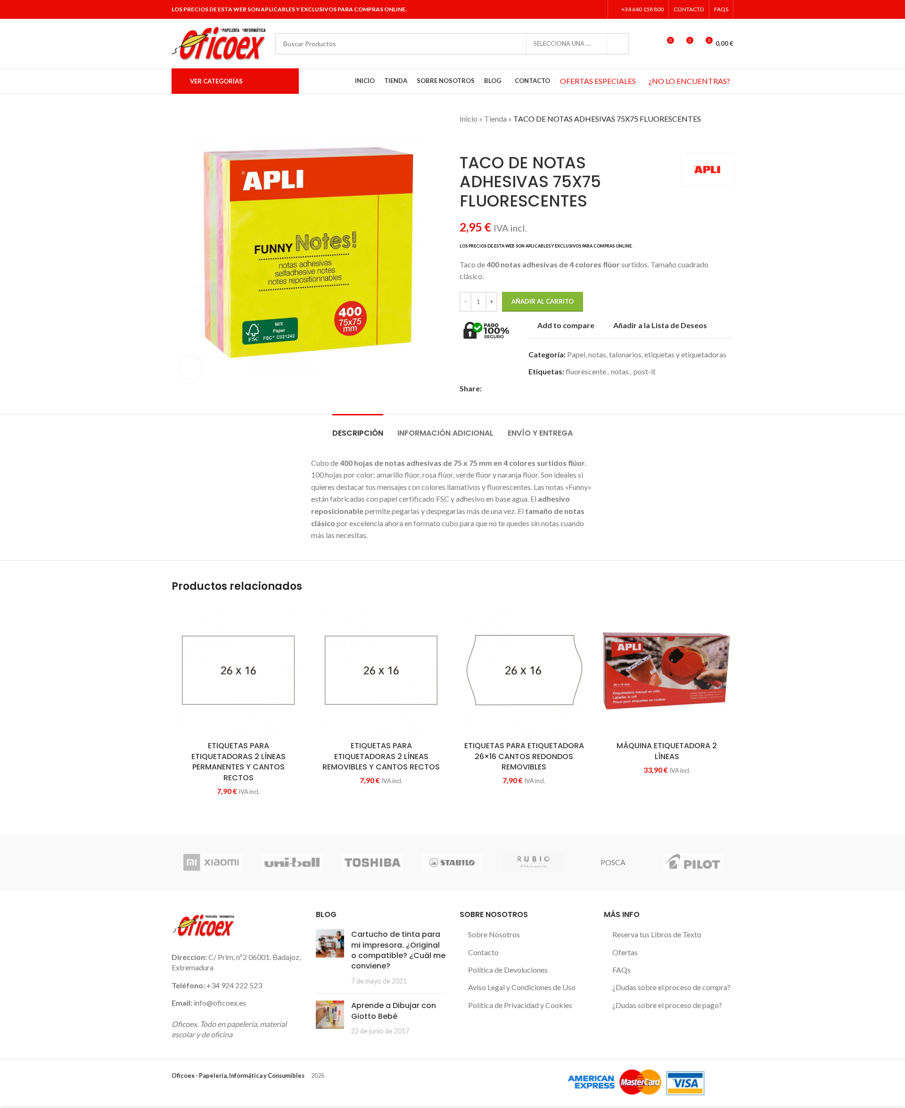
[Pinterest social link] (519, 388)
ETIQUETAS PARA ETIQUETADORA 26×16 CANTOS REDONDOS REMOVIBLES (524, 756)
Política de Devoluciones (508, 969)
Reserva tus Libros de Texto (656, 934)
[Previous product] (464, 139)
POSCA (613, 862)
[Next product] (483, 139)
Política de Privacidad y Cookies (520, 1005)
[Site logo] (219, 42)
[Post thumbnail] (330, 957)
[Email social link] (508, 388)
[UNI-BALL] (292, 862)
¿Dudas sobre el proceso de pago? (667, 1005)
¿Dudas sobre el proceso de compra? (671, 987)
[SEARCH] (618, 44)
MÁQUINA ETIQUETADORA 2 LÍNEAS (667, 750)
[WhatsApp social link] (541, 388)
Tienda (495, 118)
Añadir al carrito (542, 301)
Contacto (483, 952)
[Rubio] (533, 862)
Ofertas (625, 952)
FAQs (621, 969)
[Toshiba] (372, 862)
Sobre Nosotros (494, 934)
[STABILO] (452, 862)
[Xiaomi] (212, 862)
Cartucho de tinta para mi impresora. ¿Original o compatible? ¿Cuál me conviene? (398, 950)
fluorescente (586, 371)
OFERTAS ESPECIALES (598, 80)
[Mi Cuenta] (649, 43)
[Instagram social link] (585, 9)
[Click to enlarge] (190, 368)
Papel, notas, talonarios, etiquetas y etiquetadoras (646, 354)
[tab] (357, 428)
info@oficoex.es (220, 1002)
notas (620, 371)
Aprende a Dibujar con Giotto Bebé (393, 1010)
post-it (645, 371)
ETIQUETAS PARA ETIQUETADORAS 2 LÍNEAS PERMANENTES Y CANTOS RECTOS (238, 761)
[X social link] (573, 9)
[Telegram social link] (552, 388)
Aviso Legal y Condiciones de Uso (522, 987)
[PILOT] (693, 862)
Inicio (468, 118)
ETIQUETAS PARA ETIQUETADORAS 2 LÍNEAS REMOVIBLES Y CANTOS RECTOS (381, 756)
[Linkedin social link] (597, 9)
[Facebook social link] (561, 9)
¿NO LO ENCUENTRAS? (689, 80)
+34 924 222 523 (234, 985)
